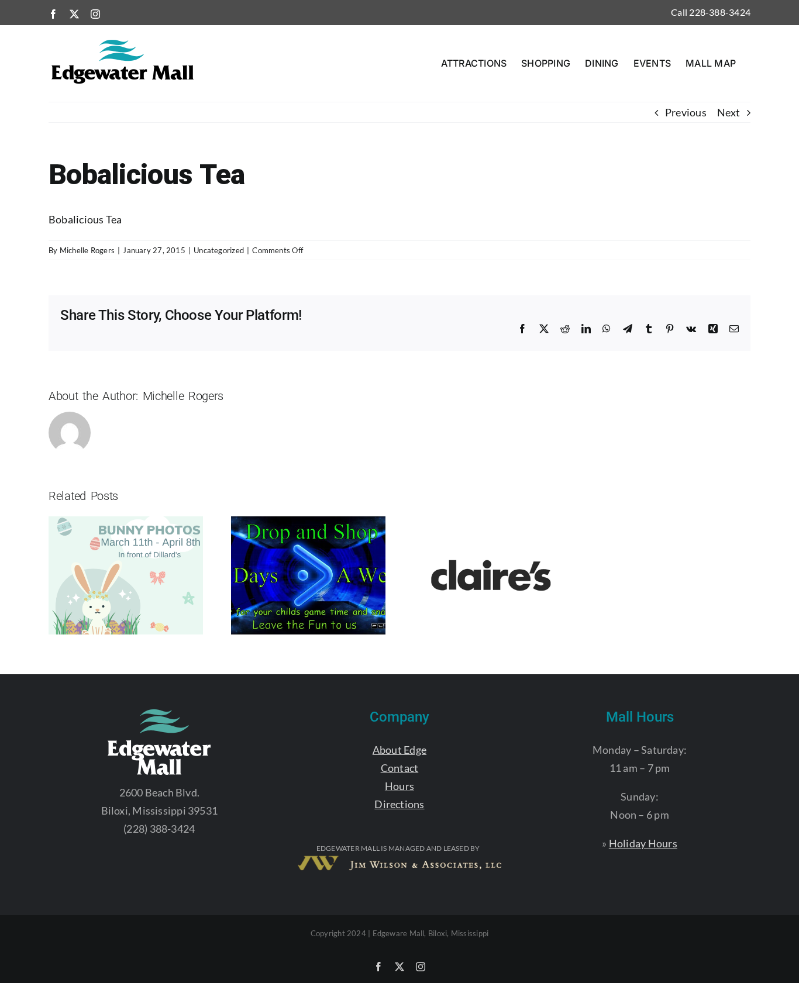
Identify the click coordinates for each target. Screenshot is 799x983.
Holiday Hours (643, 843)
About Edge (399, 749)
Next (728, 112)
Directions (399, 804)
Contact (400, 767)
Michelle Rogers (87, 250)
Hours (399, 785)
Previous (686, 112)
